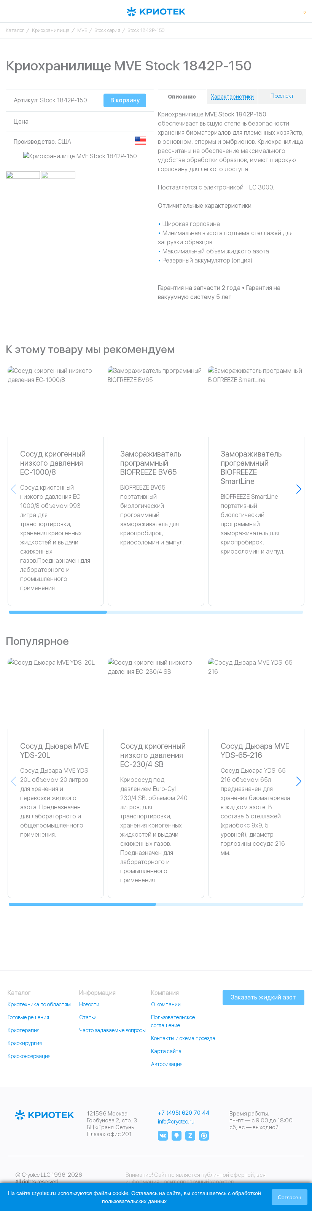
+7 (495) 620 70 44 (184, 1113)
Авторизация (167, 1064)
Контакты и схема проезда (183, 1038)
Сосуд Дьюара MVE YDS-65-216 (255, 751)
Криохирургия (25, 1043)
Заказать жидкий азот (263, 997)
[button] (298, 489)
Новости (89, 1004)
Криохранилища (51, 30)
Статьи (88, 1017)
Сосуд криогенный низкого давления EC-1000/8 (53, 463)
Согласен (289, 1197)
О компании (166, 1004)
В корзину (125, 100)
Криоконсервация (29, 1056)
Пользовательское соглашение (173, 1021)
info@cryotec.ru (176, 1121)
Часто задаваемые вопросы (112, 1030)
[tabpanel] (80, 161)
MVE (82, 30)
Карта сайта (166, 1051)
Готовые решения (28, 1017)
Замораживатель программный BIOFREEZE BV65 (150, 463)
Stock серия (107, 30)
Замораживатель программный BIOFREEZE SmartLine (251, 467)
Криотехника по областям (39, 1004)
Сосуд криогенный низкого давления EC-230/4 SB (153, 755)
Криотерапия (24, 1030)
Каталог (15, 30)
